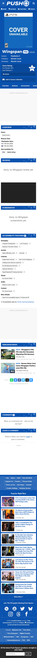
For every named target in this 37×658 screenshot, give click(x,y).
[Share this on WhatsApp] (11, 380)
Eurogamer (24, 637)
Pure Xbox (26, 630)
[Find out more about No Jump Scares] (14, 291)
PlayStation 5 (15, 56)
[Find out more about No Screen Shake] (14, 278)
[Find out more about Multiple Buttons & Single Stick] (16, 259)
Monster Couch (16, 59)
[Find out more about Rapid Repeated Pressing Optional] (24, 272)
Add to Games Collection (13, 79)
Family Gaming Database (25, 302)
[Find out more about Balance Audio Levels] (17, 285)
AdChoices (30, 623)
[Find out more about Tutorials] (26, 253)
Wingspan (15, 51)
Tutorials (21, 253)
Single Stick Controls (8, 259)
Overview (5, 86)
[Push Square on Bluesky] (30, 609)
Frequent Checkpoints (8, 243)
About (13, 478)
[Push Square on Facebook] (26, 614)
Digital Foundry (25, 633)
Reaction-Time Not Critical (10, 247)
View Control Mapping (25, 259)
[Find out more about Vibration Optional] (15, 269)
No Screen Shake (7, 278)
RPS (28, 640)
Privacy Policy (27, 481)
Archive (28, 485)
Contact (17, 481)
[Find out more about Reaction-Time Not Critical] (19, 247)
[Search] (33, 3)
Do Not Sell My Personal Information (19, 625)
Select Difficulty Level (8, 253)
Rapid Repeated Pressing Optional (12, 272)
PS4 (3, 152)
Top (7, 478)
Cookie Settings (12, 488)
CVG (23, 640)
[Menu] (3, 3)
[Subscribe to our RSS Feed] (6, 609)
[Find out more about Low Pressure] (30, 244)
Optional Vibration (7, 269)
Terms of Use (10, 485)
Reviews (15, 86)
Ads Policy (20, 485)
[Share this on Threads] (27, 380)
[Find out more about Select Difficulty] (16, 253)
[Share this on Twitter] (23, 380)
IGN (17, 637)
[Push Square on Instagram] (10, 614)
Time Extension (12, 633)
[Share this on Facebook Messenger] (31, 380)
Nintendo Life (16, 630)
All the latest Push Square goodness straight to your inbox (18, 649)
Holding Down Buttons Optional (11, 262)
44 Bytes (21, 623)
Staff (18, 478)
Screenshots (25, 86)
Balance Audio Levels (8, 285)
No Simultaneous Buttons (9, 266)
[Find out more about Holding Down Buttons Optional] (23, 263)
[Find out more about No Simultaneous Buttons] (19, 266)
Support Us (9, 481)
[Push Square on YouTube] (14, 609)
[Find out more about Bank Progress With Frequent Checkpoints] (17, 244)
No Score (6, 74)
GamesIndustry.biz (13, 640)
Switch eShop (11, 152)
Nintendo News (9, 637)
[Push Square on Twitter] (22, 609)
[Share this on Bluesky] (15, 380)
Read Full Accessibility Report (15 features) (15, 297)
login (28, 437)
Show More (18, 597)
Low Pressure (24, 243)
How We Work (27, 478)
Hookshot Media (16, 621)
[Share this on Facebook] (19, 380)
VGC (32, 637)
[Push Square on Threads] (18, 614)
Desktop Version (25, 488)
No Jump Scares (7, 291)
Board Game (6, 135)
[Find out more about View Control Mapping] (34, 259)
